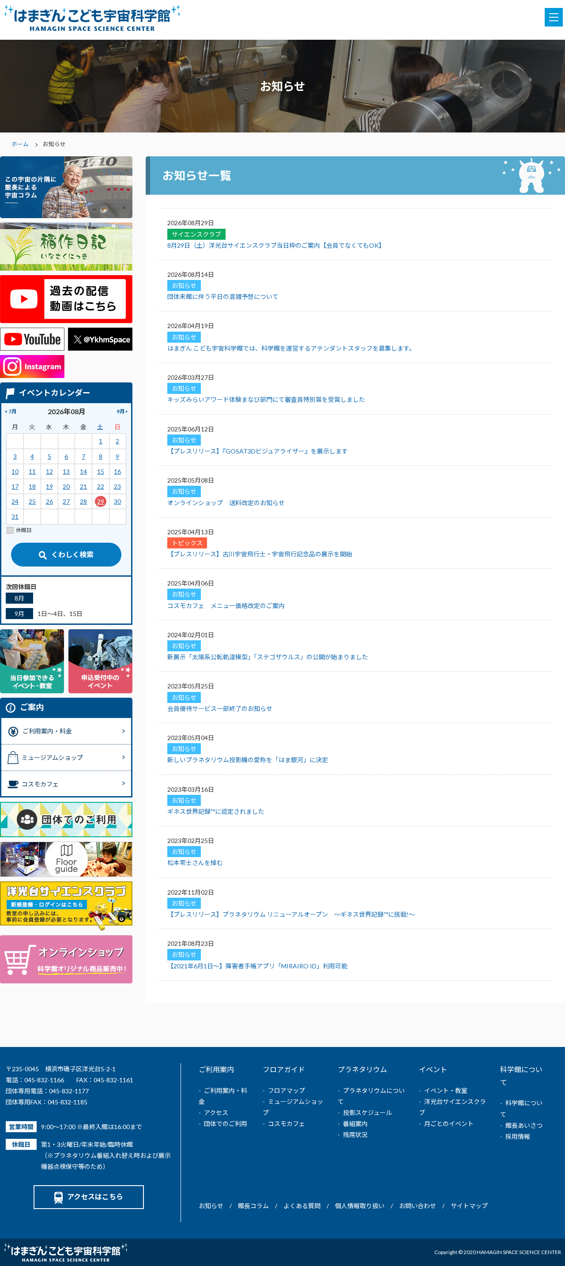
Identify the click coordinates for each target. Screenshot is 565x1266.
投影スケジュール (367, 1112)
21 (83, 486)
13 (66, 471)
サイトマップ (469, 1205)
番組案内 (355, 1123)
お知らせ (211, 1205)
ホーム (20, 143)
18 (32, 486)
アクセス (216, 1112)
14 (83, 471)
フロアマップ (286, 1090)
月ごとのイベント (449, 1123)
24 (15, 501)
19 (49, 486)
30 (117, 501)
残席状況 (355, 1134)
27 (66, 501)
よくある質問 (301, 1205)
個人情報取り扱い (359, 1205)
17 (15, 486)
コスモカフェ (286, 1123)
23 (117, 486)
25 (32, 501)
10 (15, 471)
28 (83, 501)
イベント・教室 (445, 1090)
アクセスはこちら (95, 1196)
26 (49, 501)
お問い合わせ (417, 1205)
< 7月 (10, 411)
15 (100, 471)
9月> (122, 411)
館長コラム (253, 1205)
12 (49, 471)
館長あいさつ (523, 1125)
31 (15, 516)
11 (32, 471)
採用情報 (517, 1136)
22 (100, 486)
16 (117, 471)
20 (66, 486)
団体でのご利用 (225, 1123)
